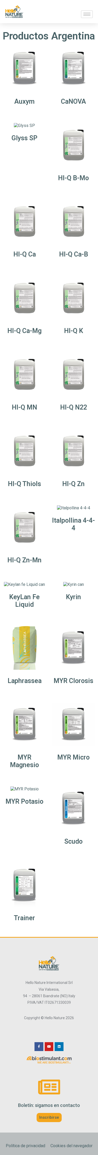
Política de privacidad (25, 1145)
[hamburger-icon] (87, 14)
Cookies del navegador (71, 1145)
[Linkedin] (59, 1046)
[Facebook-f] (38, 1046)
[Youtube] (49, 1046)
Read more (24, 110)
